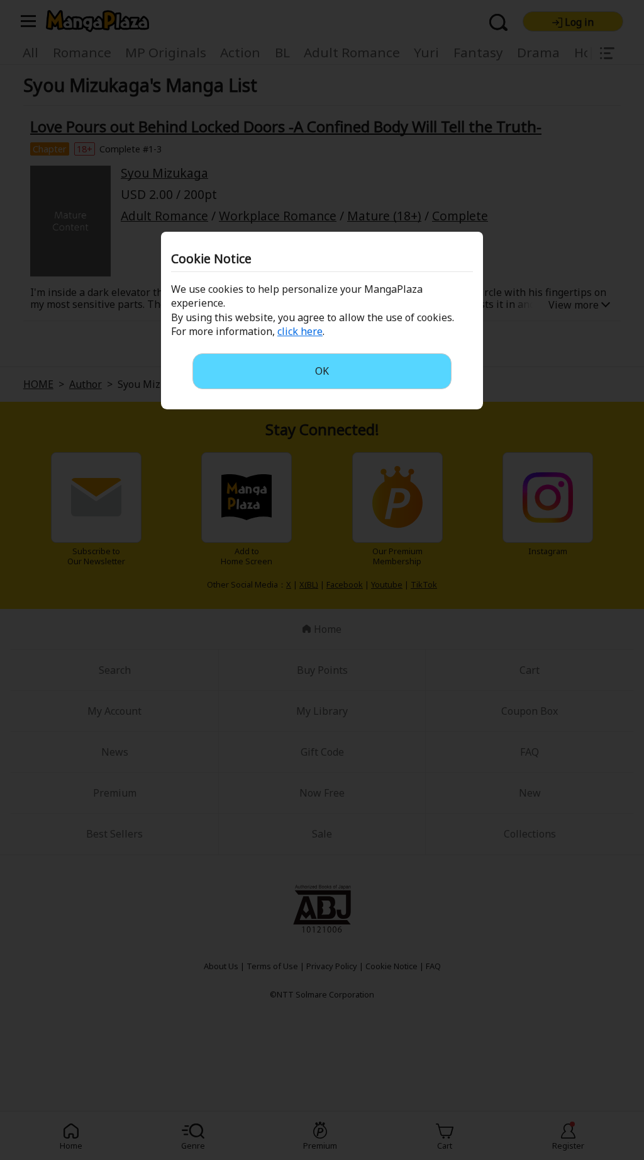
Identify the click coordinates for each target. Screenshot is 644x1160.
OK (322, 371)
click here (300, 331)
